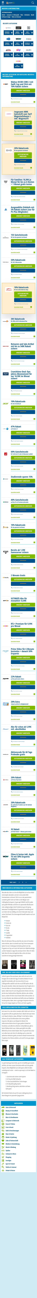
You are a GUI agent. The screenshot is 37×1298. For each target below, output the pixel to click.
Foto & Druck (9, 1127)
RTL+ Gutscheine (16, 638)
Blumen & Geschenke (12, 1114)
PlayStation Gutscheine (17, 224)
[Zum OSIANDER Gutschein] (5, 804)
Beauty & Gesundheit (12, 1111)
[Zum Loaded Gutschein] (5, 428)
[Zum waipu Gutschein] (5, 831)
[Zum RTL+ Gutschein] (5, 626)
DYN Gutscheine (16, 390)
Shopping (8, 1157)
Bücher (3, 15)
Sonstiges (8, 1160)
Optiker (8, 1150)
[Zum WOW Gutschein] (5, 856)
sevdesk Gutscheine (17, 466)
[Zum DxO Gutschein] (9, 150)
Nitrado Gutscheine (17, 564)
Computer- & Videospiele (13, 15)
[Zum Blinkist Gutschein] (5, 502)
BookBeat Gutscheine (17, 766)
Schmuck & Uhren (11, 1154)
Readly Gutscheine (17, 587)
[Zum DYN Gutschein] (5, 373)
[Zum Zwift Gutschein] (5, 84)
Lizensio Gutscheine (17, 539)
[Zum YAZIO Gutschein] (5, 704)
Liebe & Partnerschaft (12, 1141)
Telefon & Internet (11, 1167)
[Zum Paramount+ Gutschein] (5, 729)
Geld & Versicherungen (12, 1131)
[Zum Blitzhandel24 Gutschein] (5, 321)
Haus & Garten (10, 1134)
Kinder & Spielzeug (11, 1137)
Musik (32, 15)
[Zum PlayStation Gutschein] (5, 209)
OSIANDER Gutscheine (17, 818)
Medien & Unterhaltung (12, 1144)
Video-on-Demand (16, 17)
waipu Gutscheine (17, 843)
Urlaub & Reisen (10, 1170)
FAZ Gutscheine (16, 274)
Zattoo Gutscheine (17, 613)
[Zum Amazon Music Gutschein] (5, 181)
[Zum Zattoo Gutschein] (5, 600)
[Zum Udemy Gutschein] (5, 779)
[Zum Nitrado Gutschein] (5, 552)
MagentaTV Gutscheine (21, 131)
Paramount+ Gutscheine (18, 741)
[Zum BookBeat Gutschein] (5, 754)
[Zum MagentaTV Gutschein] (9, 114)
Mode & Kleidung (11, 1147)
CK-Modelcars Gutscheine (21, 304)
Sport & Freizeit (10, 1164)
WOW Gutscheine (17, 871)
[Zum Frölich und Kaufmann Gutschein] (5, 237)
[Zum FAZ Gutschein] (5, 262)
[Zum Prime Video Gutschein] (5, 651)
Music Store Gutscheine (17, 361)
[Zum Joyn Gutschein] (5, 678)
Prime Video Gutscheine (18, 666)
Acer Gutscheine (16, 415)
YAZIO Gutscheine (16, 716)
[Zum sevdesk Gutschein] (5, 454)
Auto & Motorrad (11, 1107)
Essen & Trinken (10, 1124)
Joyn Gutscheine (16, 691)
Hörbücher (27, 15)
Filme (21, 15)
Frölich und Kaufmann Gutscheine (19, 249)
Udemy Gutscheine (17, 792)
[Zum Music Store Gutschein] (5, 346)
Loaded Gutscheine (17, 441)
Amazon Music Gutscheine (18, 196)
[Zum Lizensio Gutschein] (5, 527)
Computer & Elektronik (12, 1121)
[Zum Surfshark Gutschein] (5, 479)
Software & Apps (6, 17)
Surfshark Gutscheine (17, 489)
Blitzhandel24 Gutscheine (18, 333)
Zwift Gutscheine (16, 98)
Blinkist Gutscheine (17, 514)
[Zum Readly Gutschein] (5, 577)
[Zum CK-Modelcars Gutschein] (9, 289)
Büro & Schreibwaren (12, 1117)
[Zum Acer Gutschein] (5, 403)
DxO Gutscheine (20, 164)
